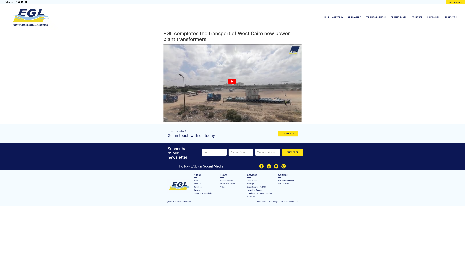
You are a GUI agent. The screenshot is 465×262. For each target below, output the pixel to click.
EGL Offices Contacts (286, 181)
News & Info (433, 17)
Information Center (227, 184)
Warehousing (252, 196)
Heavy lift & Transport (255, 190)
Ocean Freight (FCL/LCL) (256, 187)
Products (417, 17)
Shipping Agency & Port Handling (259, 193)
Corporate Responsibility (203, 193)
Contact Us (451, 17)
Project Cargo (399, 17)
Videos (222, 187)
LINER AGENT (354, 17)
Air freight (250, 184)
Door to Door (252, 181)
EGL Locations (283, 184)
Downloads (198, 187)
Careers (197, 190)
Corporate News (226, 181)
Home (326, 17)
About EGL (337, 17)
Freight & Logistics (376, 17)
